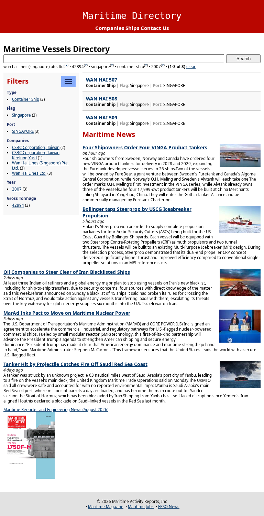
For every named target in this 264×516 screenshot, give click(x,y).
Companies (109, 27)
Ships (132, 27)
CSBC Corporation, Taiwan (35, 147)
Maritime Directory (132, 15)
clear (191, 66)
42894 (18, 205)
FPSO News (168, 506)
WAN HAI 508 (101, 98)
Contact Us (155, 27)
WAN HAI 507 (101, 79)
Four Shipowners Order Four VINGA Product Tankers (144, 147)
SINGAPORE (23, 131)
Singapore (21, 115)
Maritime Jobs (141, 506)
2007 (17, 189)
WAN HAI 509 (101, 117)
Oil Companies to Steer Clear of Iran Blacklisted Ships (66, 272)
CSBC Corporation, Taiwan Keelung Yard (35, 155)
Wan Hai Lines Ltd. (29, 173)
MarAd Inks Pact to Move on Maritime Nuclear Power (66, 313)
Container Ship (25, 99)
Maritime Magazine (105, 506)
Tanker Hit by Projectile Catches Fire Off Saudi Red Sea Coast (75, 364)
